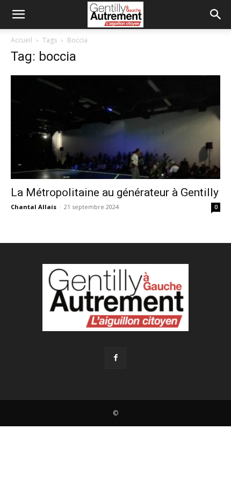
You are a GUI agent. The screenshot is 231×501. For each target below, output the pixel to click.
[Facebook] (115, 358)
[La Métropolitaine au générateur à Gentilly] (115, 127)
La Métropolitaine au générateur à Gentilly (115, 192)
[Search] (216, 14)
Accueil (21, 40)
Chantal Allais (33, 207)
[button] (18, 14)
